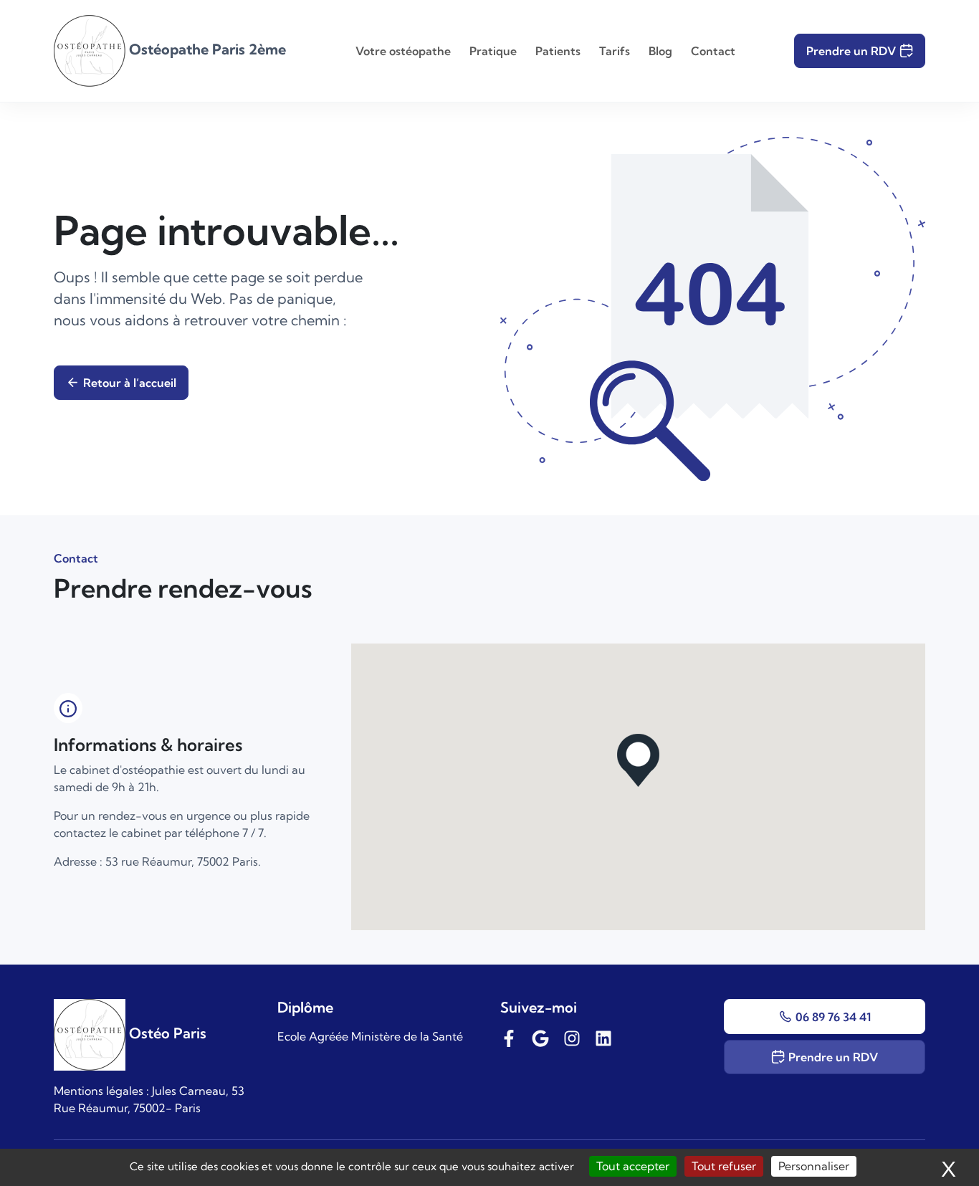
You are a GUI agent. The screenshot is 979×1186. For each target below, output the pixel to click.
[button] (638, 760)
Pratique (493, 51)
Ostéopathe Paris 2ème (205, 49)
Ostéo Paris (165, 1033)
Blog (660, 51)
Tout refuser (724, 1166)
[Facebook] (508, 1036)
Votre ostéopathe (403, 51)
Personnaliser (813, 1166)
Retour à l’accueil (129, 383)
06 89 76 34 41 (833, 1017)
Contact (713, 51)
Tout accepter (632, 1166)
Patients (558, 51)
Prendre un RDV (851, 51)
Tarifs (614, 51)
